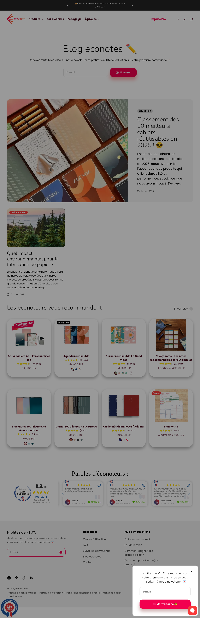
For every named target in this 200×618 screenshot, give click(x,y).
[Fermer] (191, 571)
